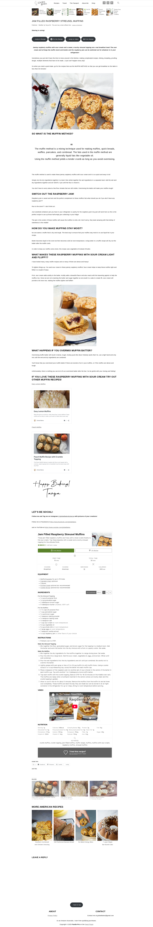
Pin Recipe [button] (94, 550)
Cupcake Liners (45, 581)
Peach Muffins (36, 427)
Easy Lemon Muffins (39, 384)
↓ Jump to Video (73, 39)
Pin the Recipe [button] (58, 39)
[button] (38, 545)
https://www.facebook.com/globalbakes (63, 522)
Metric (99, 592)
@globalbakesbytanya (66, 516)
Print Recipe (89, 39)
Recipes (56, 3)
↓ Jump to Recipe (40, 39)
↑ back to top (76, 905)
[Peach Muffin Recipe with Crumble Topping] (45, 788)
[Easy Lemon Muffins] (74, 788)
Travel (64, 3)
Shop (93, 3)
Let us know (73, 754)
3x (110, 592)
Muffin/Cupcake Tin (47, 579)
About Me (85, 3)
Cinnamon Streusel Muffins (97, 797)
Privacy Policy (52, 915)
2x (107, 592)
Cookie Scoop (45, 588)
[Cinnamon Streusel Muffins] (103, 788)
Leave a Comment (77, 25)
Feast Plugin (89, 924)
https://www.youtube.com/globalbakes (57, 527)
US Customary (91, 592)
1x (104, 592)
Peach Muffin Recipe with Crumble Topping (43, 797)
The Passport (74, 3)
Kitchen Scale (45, 585)
